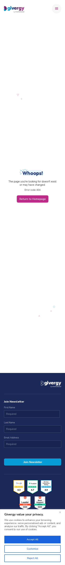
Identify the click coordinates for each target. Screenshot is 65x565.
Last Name (9, 422)
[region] (32, 537)
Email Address (11, 437)
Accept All (32, 539)
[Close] (61, 512)
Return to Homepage (32, 199)
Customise (32, 548)
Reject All (32, 558)
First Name (9, 407)
